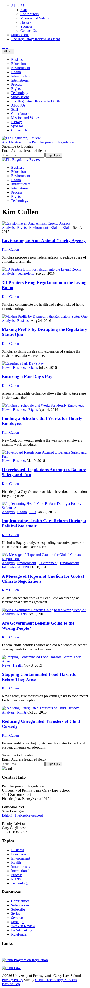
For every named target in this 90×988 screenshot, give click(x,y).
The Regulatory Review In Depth (35, 101)
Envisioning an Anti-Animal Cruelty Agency (44, 240)
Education (18, 64)
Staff (14, 109)
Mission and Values (25, 118)
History (16, 122)
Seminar (17, 918)
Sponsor (17, 126)
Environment (20, 68)
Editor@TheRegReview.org (22, 815)
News (6, 367)
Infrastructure (20, 76)
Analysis (8, 227)
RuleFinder (19, 934)
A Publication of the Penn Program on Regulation (38, 142)
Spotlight (17, 922)
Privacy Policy (12, 980)
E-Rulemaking (21, 930)
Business (17, 59)
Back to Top (11, 984)
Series (15, 913)
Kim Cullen (10, 249)
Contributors (20, 114)
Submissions (20, 97)
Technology (19, 93)
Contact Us (19, 130)
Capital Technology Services (56, 980)
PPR (32, 512)
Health (16, 72)
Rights (16, 89)
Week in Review (23, 926)
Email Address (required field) (24, 150)
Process (16, 84)
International (20, 80)
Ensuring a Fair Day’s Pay (27, 376)
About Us (18, 105)
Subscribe (18, 909)
